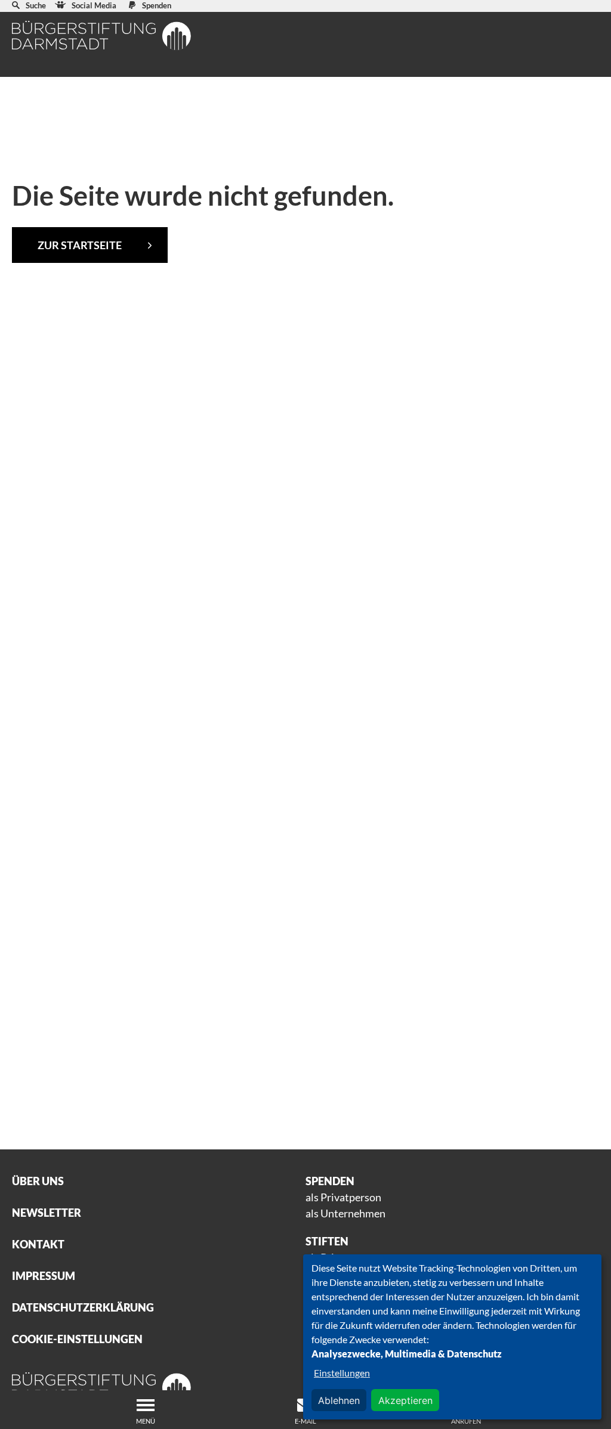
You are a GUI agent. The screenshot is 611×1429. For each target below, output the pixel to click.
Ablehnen (339, 1400)
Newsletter (46, 1212)
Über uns (38, 1181)
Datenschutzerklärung (83, 1307)
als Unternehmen (345, 1213)
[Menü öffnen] (146, 1405)
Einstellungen (342, 1372)
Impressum (43, 1275)
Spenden (156, 5)
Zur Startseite (80, 245)
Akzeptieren (405, 1400)
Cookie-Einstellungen (77, 1339)
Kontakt (38, 1244)
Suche (36, 5)
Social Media (94, 5)
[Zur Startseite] (101, 35)
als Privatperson (343, 1197)
